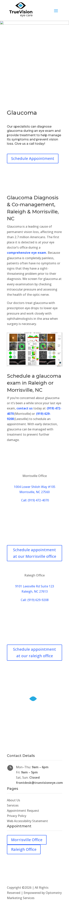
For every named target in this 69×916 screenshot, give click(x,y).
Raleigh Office (23, 849)
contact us (24, 408)
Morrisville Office (26, 839)
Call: (34, 600)
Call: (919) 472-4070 (34, 500)
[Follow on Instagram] (42, 749)
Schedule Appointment (32, 158)
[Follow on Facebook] (27, 749)
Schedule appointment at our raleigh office (34, 652)
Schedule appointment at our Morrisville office (34, 553)
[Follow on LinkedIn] (34, 749)
